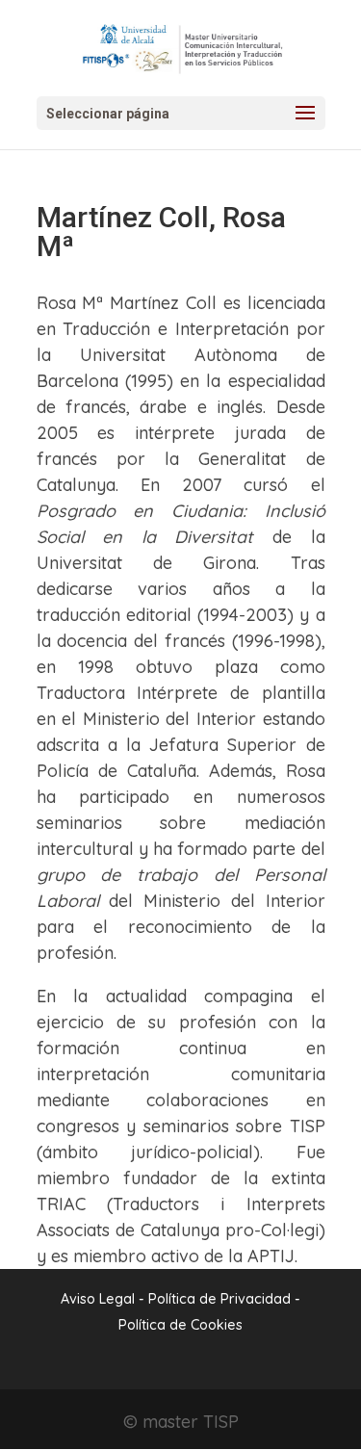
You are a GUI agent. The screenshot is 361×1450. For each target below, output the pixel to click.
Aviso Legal (98, 1299)
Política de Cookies (180, 1324)
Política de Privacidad (221, 1299)
